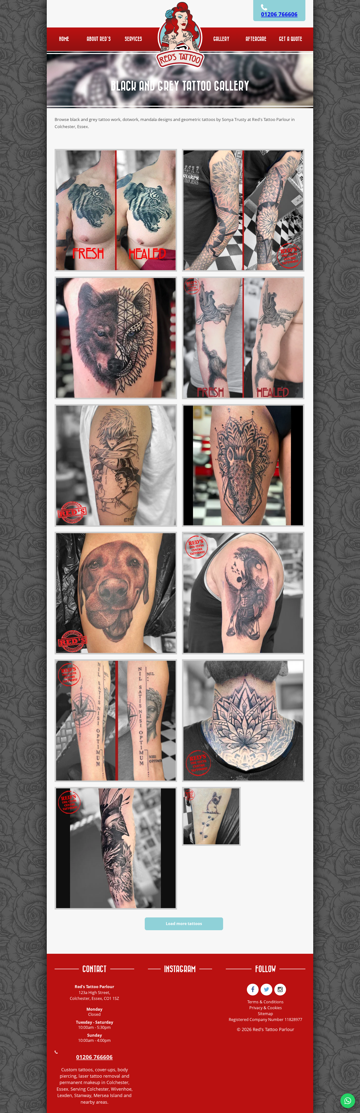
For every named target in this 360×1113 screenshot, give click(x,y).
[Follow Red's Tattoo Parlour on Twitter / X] (266, 989)
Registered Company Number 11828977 (265, 1019)
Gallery (221, 39)
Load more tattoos (184, 923)
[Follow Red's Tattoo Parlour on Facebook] (253, 989)
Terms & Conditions (265, 1002)
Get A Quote (290, 39)
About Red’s (99, 39)
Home (64, 39)
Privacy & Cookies (265, 1007)
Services (133, 39)
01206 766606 (279, 14)
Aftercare (256, 39)
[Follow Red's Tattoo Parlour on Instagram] (280, 989)
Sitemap (265, 1013)
